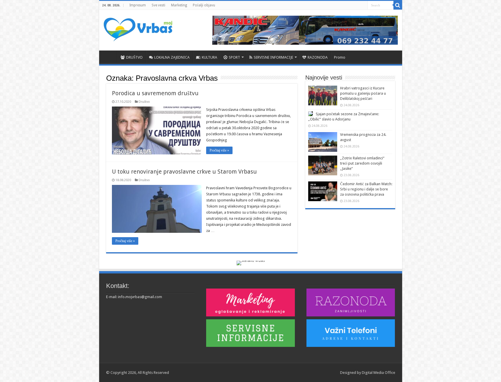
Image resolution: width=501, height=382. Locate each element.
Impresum (137, 5)
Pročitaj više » (219, 150)
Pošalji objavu (204, 5)
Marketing (179, 5)
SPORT (234, 57)
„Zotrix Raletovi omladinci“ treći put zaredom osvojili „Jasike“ (362, 163)
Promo (339, 57)
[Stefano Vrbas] (251, 262)
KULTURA (209, 57)
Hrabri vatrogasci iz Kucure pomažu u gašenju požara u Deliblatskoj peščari (363, 93)
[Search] (397, 5)
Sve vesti (158, 5)
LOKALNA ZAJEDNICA (172, 57)
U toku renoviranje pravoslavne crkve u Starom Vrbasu (184, 171)
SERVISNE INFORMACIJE (273, 57)
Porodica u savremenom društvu (155, 93)
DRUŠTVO (134, 57)
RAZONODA (318, 57)
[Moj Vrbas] (138, 28)
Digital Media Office (378, 372)
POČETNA (109, 57)
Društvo (144, 102)
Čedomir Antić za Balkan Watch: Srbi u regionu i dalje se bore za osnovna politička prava (366, 189)
